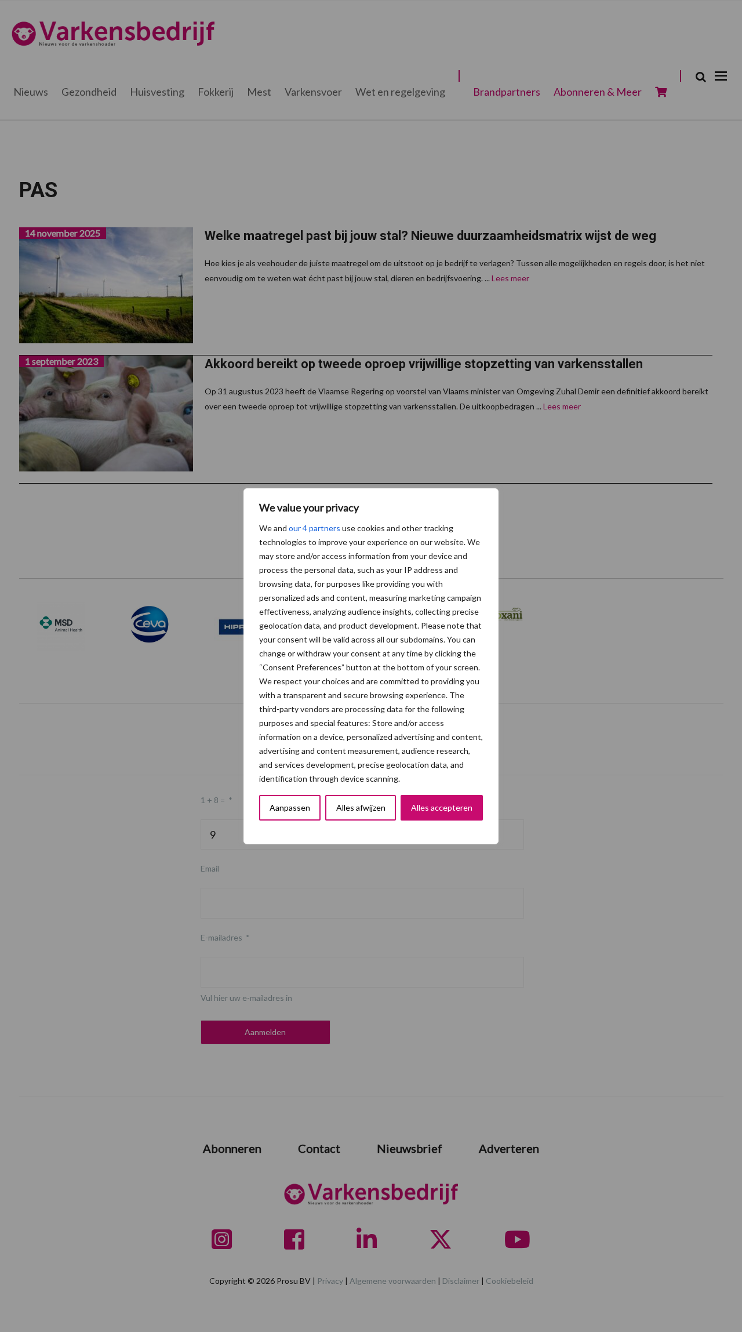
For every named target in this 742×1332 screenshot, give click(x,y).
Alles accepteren (441, 807)
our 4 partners (314, 528)
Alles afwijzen (360, 807)
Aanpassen (290, 807)
